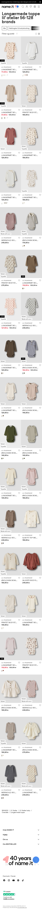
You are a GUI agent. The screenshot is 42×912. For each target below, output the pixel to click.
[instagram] (8, 880)
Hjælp (5, 835)
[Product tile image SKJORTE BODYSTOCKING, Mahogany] (31, 561)
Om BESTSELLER (9, 844)
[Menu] (38, 6)
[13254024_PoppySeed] (3, 543)
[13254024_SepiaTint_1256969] (2, 543)
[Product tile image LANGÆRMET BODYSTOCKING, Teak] (10, 349)
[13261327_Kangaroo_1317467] (24, 245)
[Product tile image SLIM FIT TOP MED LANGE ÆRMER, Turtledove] (31, 519)
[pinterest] (18, 880)
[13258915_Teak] (2, 373)
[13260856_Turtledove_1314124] (3, 628)
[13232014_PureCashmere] (2, 118)
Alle (4, 28)
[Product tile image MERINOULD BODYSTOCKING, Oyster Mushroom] (31, 306)
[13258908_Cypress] (2, 458)
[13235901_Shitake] (27, 75)
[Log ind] (26, 6)
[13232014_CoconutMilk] (3, 118)
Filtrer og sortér (8, 34)
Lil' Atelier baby (24, 810)
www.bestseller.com (22, 907)
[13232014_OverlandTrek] (5, 118)
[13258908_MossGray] (3, 458)
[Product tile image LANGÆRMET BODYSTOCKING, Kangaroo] (31, 264)
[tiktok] (22, 880)
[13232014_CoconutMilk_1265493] (6, 118)
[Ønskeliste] (30, 6)
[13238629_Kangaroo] (23, 288)
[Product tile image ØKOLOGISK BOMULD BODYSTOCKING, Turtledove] (31, 221)
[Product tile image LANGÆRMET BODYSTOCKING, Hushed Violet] (10, 646)
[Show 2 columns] (39, 34)
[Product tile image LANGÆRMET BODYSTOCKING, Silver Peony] (10, 50)
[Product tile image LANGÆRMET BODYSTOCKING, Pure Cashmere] (10, 93)
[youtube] (13, 880)
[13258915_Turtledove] (3, 373)
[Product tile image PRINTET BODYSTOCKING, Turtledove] (31, 93)
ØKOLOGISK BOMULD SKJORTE (14, 708)
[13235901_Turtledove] (24, 75)
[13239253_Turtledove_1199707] (5, 75)
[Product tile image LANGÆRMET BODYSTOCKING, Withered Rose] (10, 136)
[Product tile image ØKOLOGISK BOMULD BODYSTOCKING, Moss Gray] (31, 434)
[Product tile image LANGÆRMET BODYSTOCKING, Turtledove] (31, 136)
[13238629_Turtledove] (24, 288)
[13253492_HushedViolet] (2, 670)
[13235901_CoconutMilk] (23, 75)
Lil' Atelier (13, 810)
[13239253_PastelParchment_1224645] (3, 75)
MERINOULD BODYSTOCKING (13, 240)
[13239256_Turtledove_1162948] (23, 203)
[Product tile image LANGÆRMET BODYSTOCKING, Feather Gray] (10, 731)
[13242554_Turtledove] (3, 755)
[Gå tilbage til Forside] (10, 6)
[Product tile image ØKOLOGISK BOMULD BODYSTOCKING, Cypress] (10, 434)
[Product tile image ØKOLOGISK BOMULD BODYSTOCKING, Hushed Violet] (31, 476)
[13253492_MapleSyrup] (3, 670)
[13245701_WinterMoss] (24, 373)
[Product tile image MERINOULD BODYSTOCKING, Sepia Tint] (10, 519)
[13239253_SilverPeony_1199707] (2, 75)
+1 (7, 75)
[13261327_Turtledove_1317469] (23, 245)
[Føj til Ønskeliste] (19, 67)
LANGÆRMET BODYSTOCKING (13, 69)
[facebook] (4, 880)
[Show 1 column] (36, 34)
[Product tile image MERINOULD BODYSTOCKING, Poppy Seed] (10, 773)
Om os (5, 839)
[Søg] (22, 6)
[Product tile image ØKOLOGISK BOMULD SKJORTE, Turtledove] (10, 689)
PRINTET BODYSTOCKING (11, 283)
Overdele (5, 812)
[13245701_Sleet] (23, 373)
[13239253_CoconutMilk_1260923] (6, 75)
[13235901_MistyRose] (26, 75)
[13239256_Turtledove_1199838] (24, 203)
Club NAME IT (8, 830)
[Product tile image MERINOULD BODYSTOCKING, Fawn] (10, 221)
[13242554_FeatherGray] (2, 755)
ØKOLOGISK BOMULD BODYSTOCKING (17, 453)
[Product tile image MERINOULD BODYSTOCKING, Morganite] (31, 689)
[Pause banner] (40, 2)
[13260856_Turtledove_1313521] (2, 628)
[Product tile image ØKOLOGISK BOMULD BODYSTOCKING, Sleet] (31, 349)
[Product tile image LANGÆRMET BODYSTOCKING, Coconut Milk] (31, 50)
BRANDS (5, 810)
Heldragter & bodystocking (19, 28)
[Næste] (2, 53)
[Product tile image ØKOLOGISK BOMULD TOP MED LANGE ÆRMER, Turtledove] (10, 561)
